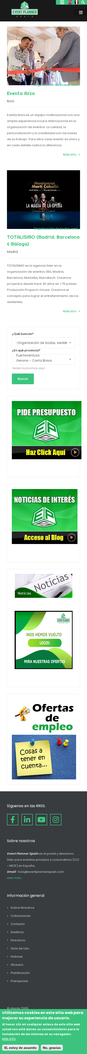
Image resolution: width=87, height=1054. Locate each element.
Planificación (20, 973)
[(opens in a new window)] (12, 819)
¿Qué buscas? (23, 334)
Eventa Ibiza (21, 93)
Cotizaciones (21, 916)
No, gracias (52, 1048)
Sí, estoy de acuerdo (20, 1048)
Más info (69, 154)
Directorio (18, 940)
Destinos (17, 932)
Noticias (17, 956)
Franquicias (19, 981)
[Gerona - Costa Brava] (41, 360)
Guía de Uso (20, 948)
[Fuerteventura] (41, 355)
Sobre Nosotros (22, 907)
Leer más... (15, 878)
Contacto (18, 924)
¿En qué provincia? (26, 350)
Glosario (17, 964)
